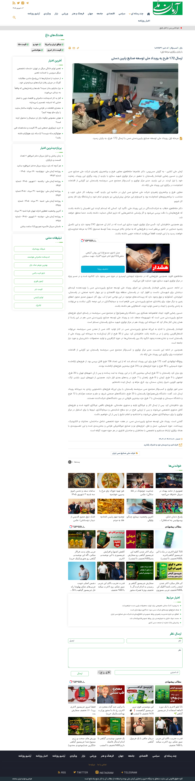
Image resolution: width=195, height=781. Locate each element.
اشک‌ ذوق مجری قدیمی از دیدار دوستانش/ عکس (83, 518)
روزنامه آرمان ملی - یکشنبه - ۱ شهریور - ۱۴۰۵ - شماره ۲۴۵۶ (38, 183)
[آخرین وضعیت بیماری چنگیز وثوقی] (140, 506)
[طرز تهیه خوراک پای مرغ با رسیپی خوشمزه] (110, 480)
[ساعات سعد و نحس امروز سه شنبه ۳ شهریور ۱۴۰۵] (81, 480)
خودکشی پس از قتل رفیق (169, 28)
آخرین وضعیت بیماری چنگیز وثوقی (140, 518)
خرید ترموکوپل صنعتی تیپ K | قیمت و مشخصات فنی (37, 128)
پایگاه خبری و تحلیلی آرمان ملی (139, 778)
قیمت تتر (38, 289)
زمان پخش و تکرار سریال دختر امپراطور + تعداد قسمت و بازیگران (40, 158)
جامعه (100, 14)
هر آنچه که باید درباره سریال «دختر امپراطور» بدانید (39, 165)
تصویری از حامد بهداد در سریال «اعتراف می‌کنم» (171, 492)
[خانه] (148, 13)
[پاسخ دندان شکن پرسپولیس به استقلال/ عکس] (169, 506)
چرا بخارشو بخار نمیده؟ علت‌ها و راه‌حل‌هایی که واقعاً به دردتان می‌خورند (38, 90)
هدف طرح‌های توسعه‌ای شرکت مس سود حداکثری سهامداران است (154, 610)
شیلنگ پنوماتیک (38, 249)
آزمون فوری (38, 281)
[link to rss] (13, 3)
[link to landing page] (168, 7)
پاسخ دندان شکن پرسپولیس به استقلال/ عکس (172, 518)
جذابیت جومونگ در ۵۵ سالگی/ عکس (142, 492)
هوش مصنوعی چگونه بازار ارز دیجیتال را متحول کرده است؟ (38, 120)
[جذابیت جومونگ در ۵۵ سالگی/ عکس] (140, 480)
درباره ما (92, 764)
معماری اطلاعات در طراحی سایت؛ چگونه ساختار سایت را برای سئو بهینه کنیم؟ (38, 110)
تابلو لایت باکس (38, 273)
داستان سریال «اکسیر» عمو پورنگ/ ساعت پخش (40, 226)
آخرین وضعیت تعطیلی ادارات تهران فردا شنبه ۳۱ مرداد (38, 211)
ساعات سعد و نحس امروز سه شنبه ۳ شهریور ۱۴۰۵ (83, 492)
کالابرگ (38, 305)
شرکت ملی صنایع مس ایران (123, 453)
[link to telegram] (27, 3)
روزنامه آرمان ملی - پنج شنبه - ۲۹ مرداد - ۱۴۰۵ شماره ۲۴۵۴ (38, 193)
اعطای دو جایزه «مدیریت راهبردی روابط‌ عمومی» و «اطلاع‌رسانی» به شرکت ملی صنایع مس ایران (145, 614)
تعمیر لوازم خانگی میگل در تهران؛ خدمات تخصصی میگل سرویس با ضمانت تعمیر (39, 70)
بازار (56, 14)
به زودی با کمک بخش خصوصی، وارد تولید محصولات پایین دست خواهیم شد (150, 605)
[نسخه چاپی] (69, 48)
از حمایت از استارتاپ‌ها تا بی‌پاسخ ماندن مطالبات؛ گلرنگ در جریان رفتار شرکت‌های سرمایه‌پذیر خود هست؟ (39, 81)
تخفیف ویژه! (103, 269)
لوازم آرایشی (38, 297)
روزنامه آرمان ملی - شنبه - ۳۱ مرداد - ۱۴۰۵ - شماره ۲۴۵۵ (39, 203)
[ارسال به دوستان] (73, 48)
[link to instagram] (22, 3)
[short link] (77, 47)
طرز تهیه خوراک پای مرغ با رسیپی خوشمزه (111, 492)
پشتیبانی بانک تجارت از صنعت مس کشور (163, 622)
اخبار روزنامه (144, 21)
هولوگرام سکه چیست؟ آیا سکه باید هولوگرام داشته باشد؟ (39, 135)
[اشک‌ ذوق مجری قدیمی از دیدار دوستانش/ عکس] (81, 506)
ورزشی (65, 14)
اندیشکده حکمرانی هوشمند (38, 257)
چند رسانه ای (170, 756)
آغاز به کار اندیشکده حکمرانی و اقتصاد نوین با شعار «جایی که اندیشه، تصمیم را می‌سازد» (38, 100)
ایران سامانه (16, 779)
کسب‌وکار (174, 48)
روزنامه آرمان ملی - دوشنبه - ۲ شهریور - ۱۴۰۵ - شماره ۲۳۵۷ (38, 218)
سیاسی (122, 14)
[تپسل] (82, 240)
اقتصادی (110, 14)
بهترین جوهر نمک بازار (38, 265)
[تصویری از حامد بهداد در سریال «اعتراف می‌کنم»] (169, 480)
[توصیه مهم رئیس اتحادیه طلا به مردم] (110, 506)
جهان (90, 14)
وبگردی (47, 14)
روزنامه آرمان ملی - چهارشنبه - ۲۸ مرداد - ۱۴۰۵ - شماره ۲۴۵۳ (40, 173)
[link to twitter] (18, 3)
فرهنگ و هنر (78, 14)
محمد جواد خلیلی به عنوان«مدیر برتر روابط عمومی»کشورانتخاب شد (154, 618)
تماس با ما (101, 764)
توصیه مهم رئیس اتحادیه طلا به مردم (112, 518)
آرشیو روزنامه (34, 14)
